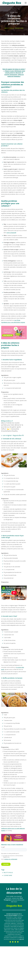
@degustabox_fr (7, 421)
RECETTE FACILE (9, 28)
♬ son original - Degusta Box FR (12, 435)
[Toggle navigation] (25, 3)
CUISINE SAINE (19, 28)
